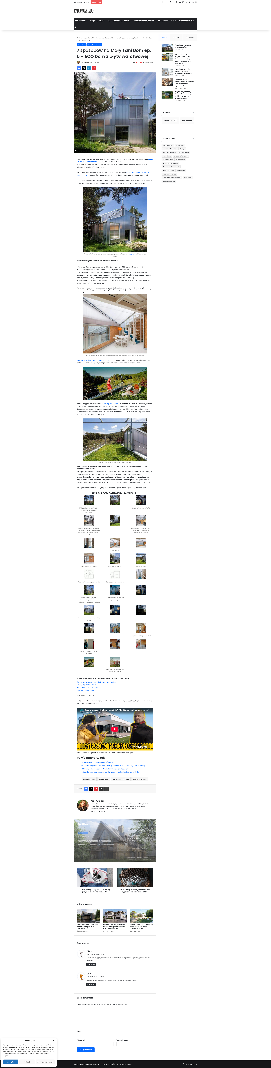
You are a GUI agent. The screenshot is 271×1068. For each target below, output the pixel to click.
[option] (115, 840)
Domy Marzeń (167, 156)
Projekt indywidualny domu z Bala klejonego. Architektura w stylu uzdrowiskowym (130, 2)
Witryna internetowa (123, 1040)
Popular (176, 37)
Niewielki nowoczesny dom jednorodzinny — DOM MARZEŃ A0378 (87, 926)
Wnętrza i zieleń (97, 21)
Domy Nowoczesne (94, 45)
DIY (109, 21)
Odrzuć (27, 1062)
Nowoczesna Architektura (170, 163)
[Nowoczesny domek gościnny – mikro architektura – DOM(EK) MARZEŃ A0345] (141, 916)
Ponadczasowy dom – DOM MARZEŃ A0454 (97, 762)
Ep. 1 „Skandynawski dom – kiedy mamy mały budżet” (97, 682)
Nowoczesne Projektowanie (171, 167)
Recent (164, 37)
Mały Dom (104, 779)
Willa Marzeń (187, 177)
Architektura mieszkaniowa (102, 38)
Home (80, 38)
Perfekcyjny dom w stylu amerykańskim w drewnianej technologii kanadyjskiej (110, 772)
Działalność (163, 21)
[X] (97, 811)
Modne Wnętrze (180, 159)
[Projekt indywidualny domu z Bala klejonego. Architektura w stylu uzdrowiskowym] (167, 95)
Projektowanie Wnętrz (169, 174)
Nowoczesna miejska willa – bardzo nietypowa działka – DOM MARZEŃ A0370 (114, 926)
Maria (89, 951)
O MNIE (173, 21)
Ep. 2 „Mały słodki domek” (86, 685)
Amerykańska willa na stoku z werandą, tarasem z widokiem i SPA (100, 841)
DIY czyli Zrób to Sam (169, 152)
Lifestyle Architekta (121, 21)
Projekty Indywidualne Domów (172, 177)
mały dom (132, 254)
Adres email (81, 1040)
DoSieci (129, 1064)
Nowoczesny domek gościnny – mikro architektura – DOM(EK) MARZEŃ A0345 (141, 926)
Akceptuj (10, 1062)
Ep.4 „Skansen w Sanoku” (86, 690)
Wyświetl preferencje (45, 1062)
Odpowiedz (91, 964)
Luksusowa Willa (168, 159)
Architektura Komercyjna (170, 149)
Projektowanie (140, 779)
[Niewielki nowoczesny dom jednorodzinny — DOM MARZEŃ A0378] (88, 916)
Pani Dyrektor (85, 62)
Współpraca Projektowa (144, 21)
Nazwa (80, 1031)
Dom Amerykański (183, 152)
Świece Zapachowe (186, 21)
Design (182, 149)
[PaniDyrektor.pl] (84, 11)
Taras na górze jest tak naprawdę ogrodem (93, 360)
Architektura (80, 21)
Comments (190, 37)
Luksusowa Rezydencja (181, 156)
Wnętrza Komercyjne (169, 181)
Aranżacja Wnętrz (168, 145)
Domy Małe (115, 38)
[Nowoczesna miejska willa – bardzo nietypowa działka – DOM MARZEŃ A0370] (115, 916)
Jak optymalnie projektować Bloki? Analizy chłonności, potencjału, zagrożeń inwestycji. (113, 766)
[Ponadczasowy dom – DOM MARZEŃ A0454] (167, 48)
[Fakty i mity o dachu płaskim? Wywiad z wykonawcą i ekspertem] (167, 72)
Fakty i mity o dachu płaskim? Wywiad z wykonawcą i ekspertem (104, 769)
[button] (54, 1041)
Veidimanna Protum (94, 161)
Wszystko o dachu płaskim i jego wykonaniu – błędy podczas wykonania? (184, 82)
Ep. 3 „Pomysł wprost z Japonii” (89, 688)
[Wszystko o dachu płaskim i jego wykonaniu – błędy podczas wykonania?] (167, 82)
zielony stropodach (111, 404)
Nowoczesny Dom (121, 779)
